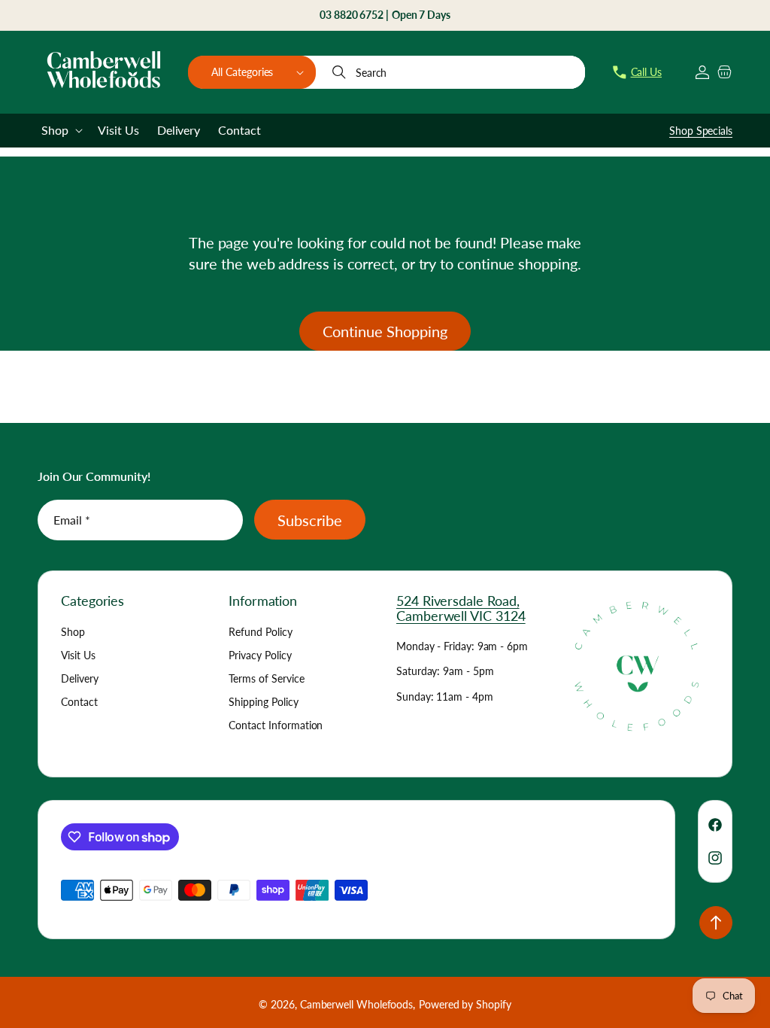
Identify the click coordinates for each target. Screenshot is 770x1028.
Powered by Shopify (465, 1004)
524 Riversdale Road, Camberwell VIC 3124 (461, 608)
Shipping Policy (264, 701)
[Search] (340, 72)
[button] (252, 72)
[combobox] (451, 72)
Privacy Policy (260, 655)
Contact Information (276, 725)
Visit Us (78, 655)
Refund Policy (261, 631)
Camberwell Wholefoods (356, 1004)
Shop (73, 631)
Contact (79, 701)
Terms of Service (267, 678)
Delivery (80, 678)
